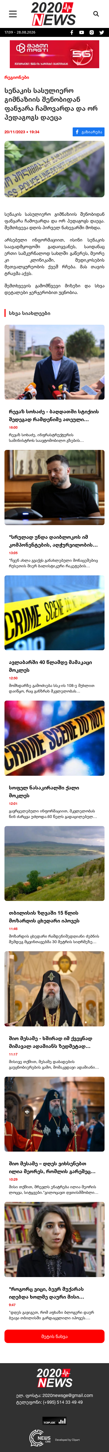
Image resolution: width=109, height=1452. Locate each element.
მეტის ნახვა (54, 1336)
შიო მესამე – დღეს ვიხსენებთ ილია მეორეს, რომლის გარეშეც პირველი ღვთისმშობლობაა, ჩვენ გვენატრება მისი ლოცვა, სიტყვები (53, 1167)
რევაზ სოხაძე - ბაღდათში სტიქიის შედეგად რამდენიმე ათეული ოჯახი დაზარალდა (54, 415)
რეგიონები (16, 77)
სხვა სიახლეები (29, 313)
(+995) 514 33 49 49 (63, 1402)
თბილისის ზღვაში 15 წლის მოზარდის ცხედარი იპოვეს (44, 917)
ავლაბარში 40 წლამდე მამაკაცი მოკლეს (50, 666)
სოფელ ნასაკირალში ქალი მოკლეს (44, 791)
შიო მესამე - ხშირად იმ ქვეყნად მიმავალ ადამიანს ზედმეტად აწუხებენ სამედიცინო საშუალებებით (50, 1042)
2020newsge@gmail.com (67, 1395)
